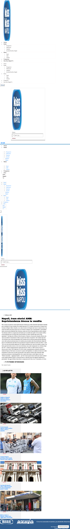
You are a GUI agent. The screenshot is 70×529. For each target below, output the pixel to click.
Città (7, 55)
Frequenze (6, 59)
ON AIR (3, 142)
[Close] (3, 266)
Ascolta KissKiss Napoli (11, 50)
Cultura (8, 57)
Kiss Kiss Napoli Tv (8, 61)
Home (5, 42)
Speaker (8, 49)
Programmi (8, 45)
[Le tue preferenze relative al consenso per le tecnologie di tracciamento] (63, 526)
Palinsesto (8, 47)
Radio (5, 44)
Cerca (13, 132)
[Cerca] (14, 138)
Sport (7, 54)
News (5, 52)
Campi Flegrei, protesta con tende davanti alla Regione (6, 458)
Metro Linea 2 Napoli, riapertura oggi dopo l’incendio (6, 516)
